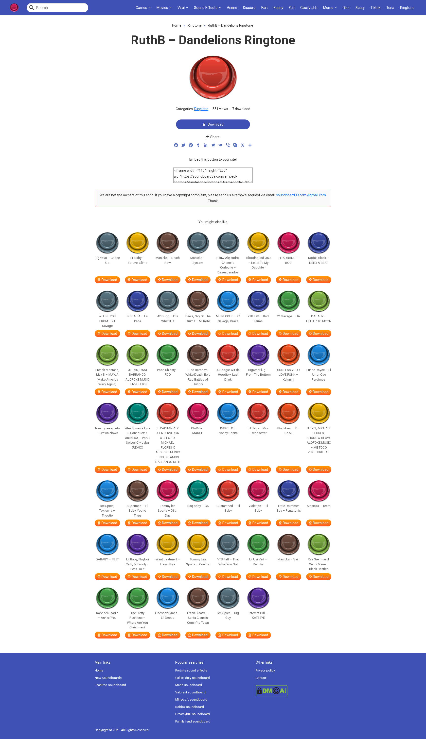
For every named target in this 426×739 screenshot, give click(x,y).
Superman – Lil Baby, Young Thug (137, 510)
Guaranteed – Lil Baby (228, 508)
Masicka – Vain (289, 559)
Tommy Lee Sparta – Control (198, 561)
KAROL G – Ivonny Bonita (228, 430)
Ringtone (407, 7)
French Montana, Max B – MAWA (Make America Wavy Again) (107, 377)
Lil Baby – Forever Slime (137, 260)
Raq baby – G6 (198, 506)
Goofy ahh (308, 7)
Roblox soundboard (189, 707)
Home (176, 25)
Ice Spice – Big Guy (228, 615)
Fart (264, 7)
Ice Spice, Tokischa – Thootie (107, 510)
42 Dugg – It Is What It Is (167, 318)
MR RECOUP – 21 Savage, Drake (228, 318)
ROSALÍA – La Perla (137, 318)
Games (141, 7)
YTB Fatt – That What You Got (228, 561)
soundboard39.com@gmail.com (301, 195)
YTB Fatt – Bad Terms (258, 318)
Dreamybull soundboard (192, 714)
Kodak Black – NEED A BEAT (318, 260)
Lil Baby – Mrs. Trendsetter (258, 430)
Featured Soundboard (110, 685)
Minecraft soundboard (191, 699)
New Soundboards (108, 678)
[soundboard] (14, 7)
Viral (181, 7)
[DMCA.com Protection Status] (293, 690)
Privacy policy (265, 670)
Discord (249, 7)
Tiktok (375, 7)
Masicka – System (197, 260)
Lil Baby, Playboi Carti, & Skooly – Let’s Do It (137, 564)
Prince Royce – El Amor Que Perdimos (318, 374)
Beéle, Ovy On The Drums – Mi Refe (198, 318)
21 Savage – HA (288, 316)
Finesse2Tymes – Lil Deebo (167, 615)
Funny (278, 7)
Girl (291, 7)
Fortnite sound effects (191, 670)
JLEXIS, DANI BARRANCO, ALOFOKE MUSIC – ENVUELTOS (137, 377)
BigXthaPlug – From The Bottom (258, 372)
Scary (360, 7)
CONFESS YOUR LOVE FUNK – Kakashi (288, 374)
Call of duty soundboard (192, 678)
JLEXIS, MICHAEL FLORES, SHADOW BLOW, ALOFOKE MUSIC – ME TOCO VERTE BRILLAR (318, 440)
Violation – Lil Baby (258, 508)
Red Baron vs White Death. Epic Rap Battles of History (197, 377)
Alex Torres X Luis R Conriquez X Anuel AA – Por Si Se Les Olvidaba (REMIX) (137, 437)
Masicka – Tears (318, 506)
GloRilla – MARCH (198, 430)
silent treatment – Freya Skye (167, 561)
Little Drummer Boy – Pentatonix (289, 508)
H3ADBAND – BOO (289, 260)
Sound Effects (205, 7)
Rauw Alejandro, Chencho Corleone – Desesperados (228, 265)
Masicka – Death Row (168, 260)
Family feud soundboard (192, 721)
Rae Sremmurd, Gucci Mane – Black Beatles (319, 564)
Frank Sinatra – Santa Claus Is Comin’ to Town (198, 617)
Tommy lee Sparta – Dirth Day (168, 510)
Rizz (346, 7)
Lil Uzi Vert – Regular (258, 561)
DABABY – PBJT (107, 559)
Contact (261, 678)
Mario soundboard (188, 685)
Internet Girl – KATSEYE (258, 615)
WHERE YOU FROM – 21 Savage (107, 321)
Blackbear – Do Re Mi (288, 430)
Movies (162, 7)
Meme (328, 7)
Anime (232, 7)
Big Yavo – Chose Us (107, 260)
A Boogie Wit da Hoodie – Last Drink (228, 374)
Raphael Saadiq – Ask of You (107, 615)
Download (215, 124)
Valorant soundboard (190, 692)
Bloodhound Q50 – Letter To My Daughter (258, 262)
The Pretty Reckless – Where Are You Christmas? (137, 620)
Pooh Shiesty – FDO (167, 372)
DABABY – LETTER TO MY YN (318, 318)
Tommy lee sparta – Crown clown (107, 430)
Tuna (390, 7)
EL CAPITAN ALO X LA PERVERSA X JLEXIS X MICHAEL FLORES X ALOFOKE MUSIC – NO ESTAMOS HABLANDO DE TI (167, 445)
